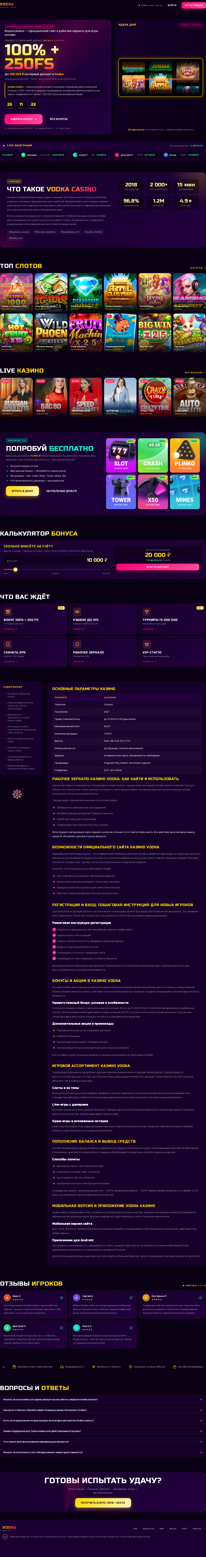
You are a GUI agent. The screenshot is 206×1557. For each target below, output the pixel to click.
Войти (172, 5)
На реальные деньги (62, 491)
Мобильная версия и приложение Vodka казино (21, 767)
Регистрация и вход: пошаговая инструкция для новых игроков (22, 729)
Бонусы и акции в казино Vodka (20, 740)
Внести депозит (158, 566)
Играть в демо (22, 491)
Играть (50, 1547)
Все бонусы (59, 119)
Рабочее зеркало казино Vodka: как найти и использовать (20, 705)
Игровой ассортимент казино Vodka (19, 749)
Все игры (196, 267)
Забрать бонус (21, 119)
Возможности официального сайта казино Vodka (19, 717)
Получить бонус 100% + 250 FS (103, 1503)
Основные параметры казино (19, 695)
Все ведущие (194, 372)
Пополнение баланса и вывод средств (20, 758)
